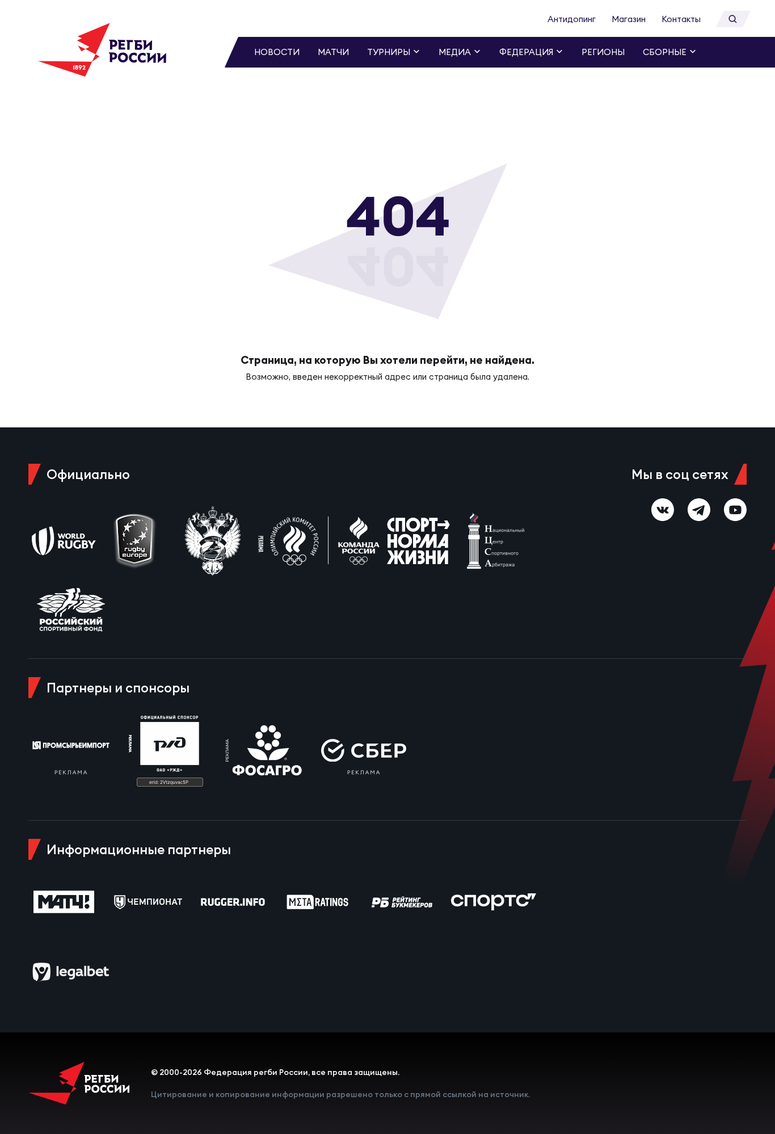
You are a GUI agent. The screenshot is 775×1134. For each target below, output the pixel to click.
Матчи (333, 52)
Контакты (681, 19)
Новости (277, 52)
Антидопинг (571, 19)
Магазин (629, 19)
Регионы (603, 52)
